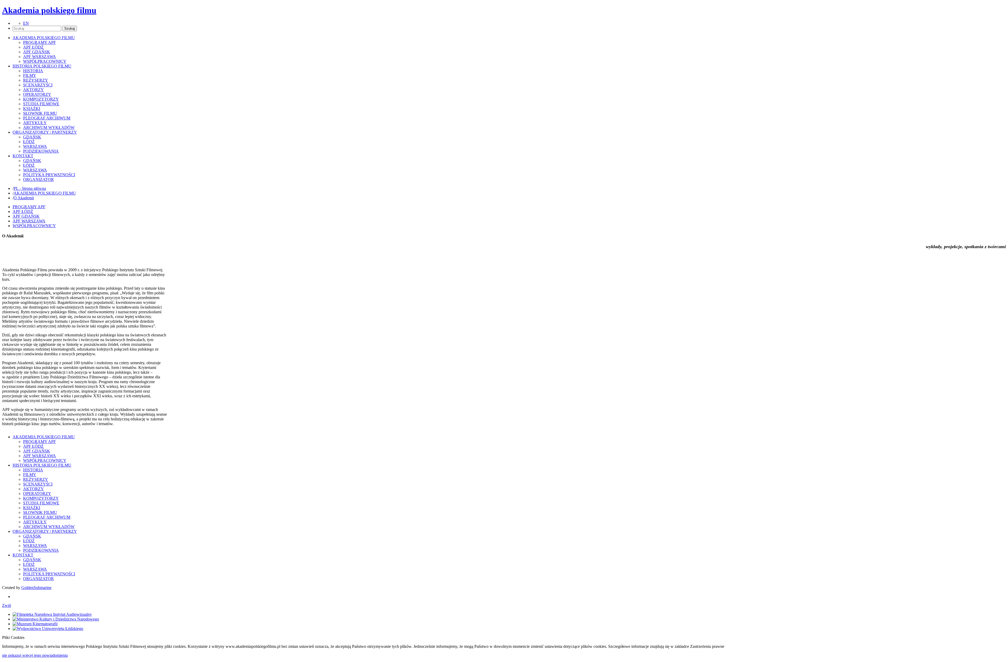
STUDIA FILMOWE (41, 104)
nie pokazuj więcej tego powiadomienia (35, 655)
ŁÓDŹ (29, 141)
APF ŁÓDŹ (33, 47)
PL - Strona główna (30, 188)
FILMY (29, 75)
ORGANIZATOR (38, 179)
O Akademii (24, 198)
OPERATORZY (37, 94)
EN (26, 23)
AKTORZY (33, 89)
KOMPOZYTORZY (41, 99)
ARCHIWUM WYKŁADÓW (49, 127)
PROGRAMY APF (39, 42)
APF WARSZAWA (39, 56)
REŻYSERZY (35, 80)
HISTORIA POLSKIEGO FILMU (42, 465)
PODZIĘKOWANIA (41, 151)
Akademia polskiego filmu (49, 10)
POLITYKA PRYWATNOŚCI (49, 175)
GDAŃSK (32, 137)
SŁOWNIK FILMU (40, 113)
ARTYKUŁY (35, 123)
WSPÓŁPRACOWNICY (44, 61)
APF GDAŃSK (36, 52)
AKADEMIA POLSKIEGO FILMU (45, 193)
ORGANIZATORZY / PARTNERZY (45, 531)
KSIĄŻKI (31, 108)
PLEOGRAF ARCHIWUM (46, 118)
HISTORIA (33, 71)
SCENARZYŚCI (37, 85)
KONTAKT (23, 555)
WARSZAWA (35, 146)
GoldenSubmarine (36, 587)
